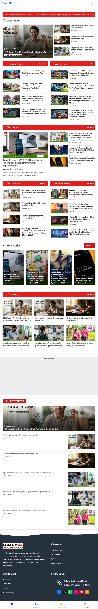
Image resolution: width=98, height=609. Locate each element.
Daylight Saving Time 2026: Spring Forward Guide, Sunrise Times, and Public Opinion (34, 85)
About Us (6, 579)
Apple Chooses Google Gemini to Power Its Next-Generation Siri (82, 159)
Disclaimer (7, 588)
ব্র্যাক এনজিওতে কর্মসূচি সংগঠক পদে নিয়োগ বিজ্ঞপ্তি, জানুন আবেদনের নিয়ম (79, 344)
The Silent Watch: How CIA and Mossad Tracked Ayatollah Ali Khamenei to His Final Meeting (34, 111)
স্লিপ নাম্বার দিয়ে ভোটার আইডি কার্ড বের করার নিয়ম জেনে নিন (83, 26)
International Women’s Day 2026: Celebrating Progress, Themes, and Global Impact (33, 98)
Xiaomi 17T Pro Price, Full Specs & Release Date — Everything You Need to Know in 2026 (81, 193)
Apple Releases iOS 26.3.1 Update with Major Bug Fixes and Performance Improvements (22, 163)
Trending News (57, 550)
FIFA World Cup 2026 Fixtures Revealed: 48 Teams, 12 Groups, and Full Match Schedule (81, 73)
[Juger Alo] (6, 5)
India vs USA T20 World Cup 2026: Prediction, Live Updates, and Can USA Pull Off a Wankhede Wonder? (81, 113)
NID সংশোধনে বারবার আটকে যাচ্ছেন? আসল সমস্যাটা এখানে (82, 37)
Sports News (56, 559)
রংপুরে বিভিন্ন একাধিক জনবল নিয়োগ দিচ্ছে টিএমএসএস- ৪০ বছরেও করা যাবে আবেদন (82, 50)
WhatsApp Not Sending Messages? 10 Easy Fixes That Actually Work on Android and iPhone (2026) (34, 232)
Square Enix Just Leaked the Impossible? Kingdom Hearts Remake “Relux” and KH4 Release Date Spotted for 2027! (82, 149)
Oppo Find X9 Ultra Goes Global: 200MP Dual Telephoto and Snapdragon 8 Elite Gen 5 (81, 206)
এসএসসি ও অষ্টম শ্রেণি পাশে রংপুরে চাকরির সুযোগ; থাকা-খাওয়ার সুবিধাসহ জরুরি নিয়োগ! (53, 14)
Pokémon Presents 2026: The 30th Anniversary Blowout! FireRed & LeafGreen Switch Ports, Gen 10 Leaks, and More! (81, 136)
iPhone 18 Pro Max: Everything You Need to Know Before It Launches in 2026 (81, 219)
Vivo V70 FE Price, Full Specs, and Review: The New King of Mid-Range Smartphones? (81, 232)
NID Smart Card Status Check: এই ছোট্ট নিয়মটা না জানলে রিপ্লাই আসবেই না (34, 192)
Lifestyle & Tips (57, 563)
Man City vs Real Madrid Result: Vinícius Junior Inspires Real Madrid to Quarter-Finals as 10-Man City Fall (81, 99)
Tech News (55, 554)
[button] (92, 5)
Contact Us (7, 584)
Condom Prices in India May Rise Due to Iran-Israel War (33, 72)
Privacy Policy (8, 593)
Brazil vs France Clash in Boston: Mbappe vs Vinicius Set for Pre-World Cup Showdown (81, 85)
